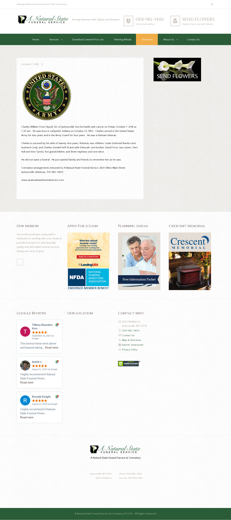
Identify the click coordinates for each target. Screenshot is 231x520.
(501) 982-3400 (150, 19)
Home (35, 39)
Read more (51, 347)
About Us (168, 39)
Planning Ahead (122, 39)
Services (54, 39)
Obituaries (147, 39)
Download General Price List (87, 39)
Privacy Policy (130, 349)
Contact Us (193, 39)
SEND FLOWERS (198, 19)
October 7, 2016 (30, 64)
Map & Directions (131, 340)
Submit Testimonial (132, 344)
